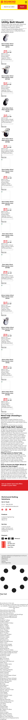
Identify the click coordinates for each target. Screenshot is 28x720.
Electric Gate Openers (6, 716)
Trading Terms (4, 558)
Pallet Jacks (3, 662)
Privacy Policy (4, 559)
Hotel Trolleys (4, 624)
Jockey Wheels (4, 682)
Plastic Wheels (4, 672)
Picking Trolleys (4, 637)
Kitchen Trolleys (4, 627)
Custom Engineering (7, 517)
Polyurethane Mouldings (7, 610)
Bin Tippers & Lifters (6, 709)
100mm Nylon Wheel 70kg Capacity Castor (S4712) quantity (6, 373)
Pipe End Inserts (5, 688)
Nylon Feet (3, 698)
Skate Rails (3, 686)
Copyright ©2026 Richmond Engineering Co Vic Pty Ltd (14, 555)
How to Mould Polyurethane (8, 617)
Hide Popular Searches (7, 701)
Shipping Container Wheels (8, 678)
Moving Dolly (4, 665)
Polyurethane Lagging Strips (8, 616)
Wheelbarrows (4, 640)
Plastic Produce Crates (6, 650)
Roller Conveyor (4, 659)
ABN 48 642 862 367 (6, 557)
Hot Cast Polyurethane (7, 613)
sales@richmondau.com (11, 506)
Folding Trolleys (4, 631)
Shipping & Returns (7, 529)
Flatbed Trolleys (4, 635)
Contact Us (4, 531)
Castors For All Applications (14, 29)
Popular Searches (5, 699)
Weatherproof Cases (6, 695)
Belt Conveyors (4, 658)
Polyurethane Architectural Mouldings (11, 614)
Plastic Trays (3, 642)
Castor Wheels (4, 668)
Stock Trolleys (4, 630)
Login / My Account (7, 528)
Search (22, 6)
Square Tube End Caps (7, 689)
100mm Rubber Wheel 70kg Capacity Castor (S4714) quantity (6, 308)
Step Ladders (4, 696)
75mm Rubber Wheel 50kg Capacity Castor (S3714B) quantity (6, 215)
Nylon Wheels (4, 676)
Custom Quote (5, 526)
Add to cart (4, 53)
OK (14, 608)
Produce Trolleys (5, 620)
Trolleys (2, 618)
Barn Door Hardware (6, 715)
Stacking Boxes (4, 648)
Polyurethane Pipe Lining (7, 611)
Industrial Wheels (5, 671)
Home (3, 29)
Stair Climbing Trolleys (6, 623)
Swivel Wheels (4, 674)
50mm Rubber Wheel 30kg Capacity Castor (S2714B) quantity (6, 89)
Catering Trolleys (5, 628)
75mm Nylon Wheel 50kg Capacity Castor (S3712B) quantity (7, 277)
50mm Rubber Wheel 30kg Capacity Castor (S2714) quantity (6, 57)
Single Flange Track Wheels (8, 679)
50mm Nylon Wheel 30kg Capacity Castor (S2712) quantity (7, 121)
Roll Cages (3, 705)
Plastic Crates (4, 647)
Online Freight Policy (6, 562)
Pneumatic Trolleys (5, 634)
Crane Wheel (4, 693)
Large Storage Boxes (6, 645)
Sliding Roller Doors (6, 713)
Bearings (2, 684)
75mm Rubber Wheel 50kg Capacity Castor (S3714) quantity (6, 183)
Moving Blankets (5, 667)
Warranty (3, 561)
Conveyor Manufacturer (7, 661)
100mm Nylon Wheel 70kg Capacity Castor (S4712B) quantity (6, 405)
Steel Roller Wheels (6, 681)
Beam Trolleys (4, 633)
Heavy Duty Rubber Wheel (8, 675)
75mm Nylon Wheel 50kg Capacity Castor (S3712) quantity (7, 246)
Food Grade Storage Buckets (8, 652)
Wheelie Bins (4, 708)
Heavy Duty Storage (6, 644)
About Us (4, 520)
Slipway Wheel (4, 691)
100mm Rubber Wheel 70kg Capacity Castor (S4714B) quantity (6, 341)
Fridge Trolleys (4, 621)
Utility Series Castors (7, 31)
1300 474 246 (9, 504)
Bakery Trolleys (4, 625)
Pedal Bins (3, 710)
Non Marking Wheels (6, 669)
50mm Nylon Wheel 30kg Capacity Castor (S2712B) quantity (7, 151)
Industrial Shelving (5, 702)
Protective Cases (5, 655)
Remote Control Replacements (9, 718)
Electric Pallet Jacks (6, 664)
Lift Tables (3, 703)
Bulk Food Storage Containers (9, 651)
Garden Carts (4, 638)
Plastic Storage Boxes (6, 641)
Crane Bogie (3, 692)
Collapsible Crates (5, 654)
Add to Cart (3, 63)
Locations (4, 518)
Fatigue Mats (4, 706)
